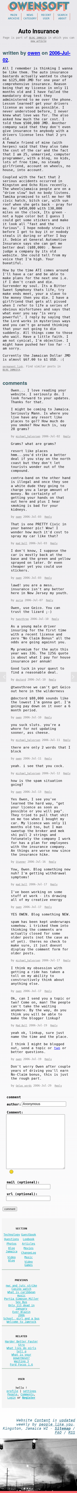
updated (67, 1420)
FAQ (58, 1433)
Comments (27, 1394)
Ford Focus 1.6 (21, 1364)
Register (28, 1397)
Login (11, 1397)
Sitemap (63, 1428)
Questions (11, 1239)
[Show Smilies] (11, 1172)
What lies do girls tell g (21, 1349)
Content (42, 1420)
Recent (46, 14)
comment (14, 1097)
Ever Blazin (21, 1312)
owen (34, 52)
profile (12, 1391)
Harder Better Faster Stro (21, 1343)
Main (13, 14)
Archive (14, 18)
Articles (28, 1243)
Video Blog (11, 1259)
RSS (71, 1433)
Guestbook (28, 1234)
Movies (28, 1248)
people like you (56, 1424)
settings (29, 1391)
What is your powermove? (21, 1356)
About (62, 18)
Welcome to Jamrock (21, 1321)
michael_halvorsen (28, 436)
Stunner (21, 861)
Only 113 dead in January (21, 1307)
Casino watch (21, 1288)
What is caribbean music (21, 1293)
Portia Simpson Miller (21, 1298)
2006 (21, 1315)
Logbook (28, 1239)
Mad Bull (21, 1025)
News (30, 14)
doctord (21, 679)
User (46, 18)
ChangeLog (28, 1252)
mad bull (21, 543)
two (57, 1048)
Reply (66, 436)
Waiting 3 (21, 1361)
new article (38, 41)
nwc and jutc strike (21, 1285)
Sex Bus (21, 1302)
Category (30, 18)
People (12, 1394)
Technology (11, 1234)
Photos (11, 1243)
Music (28, 1257)
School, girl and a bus (21, 1318)
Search (62, 14)
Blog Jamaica (37, 37)
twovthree (22, 619)
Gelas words (24, 1085)
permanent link (13, 366)
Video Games (28, 1263)
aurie (19, 600)
